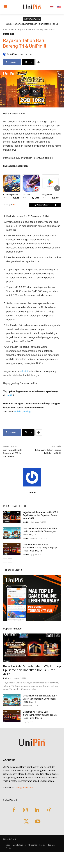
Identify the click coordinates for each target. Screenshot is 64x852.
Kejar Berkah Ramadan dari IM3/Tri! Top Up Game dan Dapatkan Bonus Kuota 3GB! (40, 515)
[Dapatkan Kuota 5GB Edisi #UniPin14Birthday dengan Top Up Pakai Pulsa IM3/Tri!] (12, 549)
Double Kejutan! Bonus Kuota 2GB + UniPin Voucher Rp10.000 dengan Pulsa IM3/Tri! (40, 531)
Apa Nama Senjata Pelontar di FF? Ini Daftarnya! (12, 453)
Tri (12, 34)
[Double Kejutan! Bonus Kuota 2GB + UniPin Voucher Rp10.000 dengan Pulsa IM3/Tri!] (12, 533)
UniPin (13, 54)
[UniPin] (5, 54)
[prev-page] (5, 560)
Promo (6, 522)
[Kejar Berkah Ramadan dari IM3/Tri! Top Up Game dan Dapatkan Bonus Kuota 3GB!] (12, 517)
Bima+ (13, 29)
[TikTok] (49, 810)
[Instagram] (25, 810)
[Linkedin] (37, 810)
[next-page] (10, 560)
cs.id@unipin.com (24, 787)
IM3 (5, 538)
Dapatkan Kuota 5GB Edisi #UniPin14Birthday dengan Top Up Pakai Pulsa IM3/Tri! (40, 547)
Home (6, 29)
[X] (26, 822)
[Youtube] (38, 822)
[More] (38, 62)
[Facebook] (14, 810)
